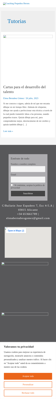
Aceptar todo (28, 376)
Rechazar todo (28, 393)
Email (13, 174)
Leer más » (8, 131)
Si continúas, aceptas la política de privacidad (28, 186)
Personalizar (28, 384)
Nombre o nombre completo (23, 164)
